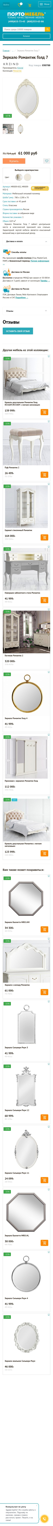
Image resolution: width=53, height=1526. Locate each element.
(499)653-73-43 (16, 21)
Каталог (26, 36)
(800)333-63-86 (35, 21)
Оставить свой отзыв (18, 331)
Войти (6, 4)
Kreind (20, 68)
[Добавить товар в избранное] (46, 161)
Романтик (17, 71)
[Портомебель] (26, 15)
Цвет (7, 177)
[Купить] (44, 412)
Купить (14, 161)
